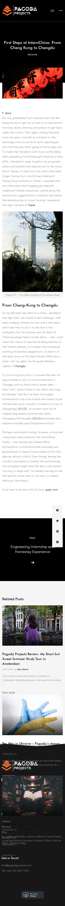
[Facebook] (57, 510)
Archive (32, 54)
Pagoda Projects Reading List (24, 824)
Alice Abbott (22, 669)
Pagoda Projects (24, 754)
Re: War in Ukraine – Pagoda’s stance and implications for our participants (31, 745)
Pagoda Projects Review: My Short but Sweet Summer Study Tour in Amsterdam (31, 659)
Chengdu (20, 366)
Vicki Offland (23, 829)
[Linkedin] (57, 531)
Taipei (31, 205)
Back (8, 113)
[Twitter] (57, 521)
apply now (51, 489)
